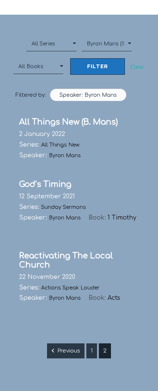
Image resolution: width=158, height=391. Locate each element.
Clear (137, 67)
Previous (68, 351)
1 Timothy (122, 217)
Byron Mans (65, 155)
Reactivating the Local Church (66, 260)
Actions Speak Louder (70, 288)
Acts (114, 298)
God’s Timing (45, 184)
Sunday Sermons (63, 207)
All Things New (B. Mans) (68, 122)
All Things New (60, 145)
